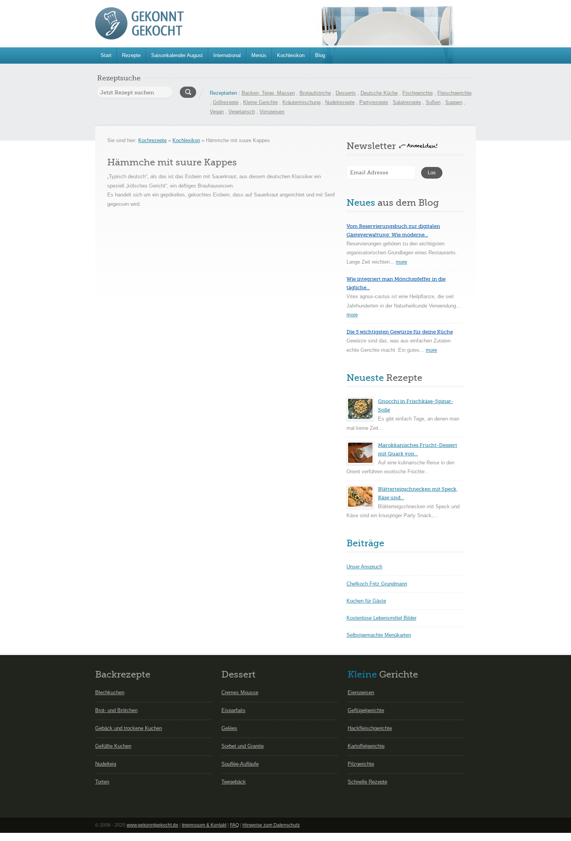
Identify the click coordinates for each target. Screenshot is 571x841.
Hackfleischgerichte (370, 728)
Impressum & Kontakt (204, 825)
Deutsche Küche (379, 93)
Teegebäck (233, 782)
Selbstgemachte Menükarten (378, 635)
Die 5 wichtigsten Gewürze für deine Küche (399, 332)
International (227, 55)
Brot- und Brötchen (116, 710)
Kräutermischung (301, 102)
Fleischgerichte (454, 93)
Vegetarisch (241, 112)
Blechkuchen (109, 692)
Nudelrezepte (340, 102)
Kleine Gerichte (260, 102)
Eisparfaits (233, 710)
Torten (102, 782)
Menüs (258, 55)
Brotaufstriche (315, 93)
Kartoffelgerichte (366, 746)
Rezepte (131, 55)
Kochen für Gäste (366, 601)
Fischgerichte (417, 93)
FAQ (234, 825)
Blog (320, 55)
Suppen (453, 102)
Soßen (433, 102)
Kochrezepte (152, 140)
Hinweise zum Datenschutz (271, 825)
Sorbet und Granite (242, 746)
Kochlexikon (291, 55)
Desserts (346, 93)
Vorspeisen (271, 112)
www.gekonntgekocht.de (152, 825)
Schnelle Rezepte (367, 782)
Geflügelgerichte (366, 710)
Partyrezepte (373, 102)
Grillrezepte (225, 102)
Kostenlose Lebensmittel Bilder (381, 618)
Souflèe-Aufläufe (240, 764)
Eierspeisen (361, 692)
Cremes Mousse (239, 692)
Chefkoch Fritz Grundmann (376, 584)
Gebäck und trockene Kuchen (128, 728)
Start (106, 55)
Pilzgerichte (361, 764)
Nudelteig (105, 764)
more (401, 262)
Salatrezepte (407, 102)
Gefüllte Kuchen (113, 746)
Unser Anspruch (364, 567)
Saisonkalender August (177, 55)
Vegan (217, 112)
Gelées (229, 728)
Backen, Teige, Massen (268, 93)
